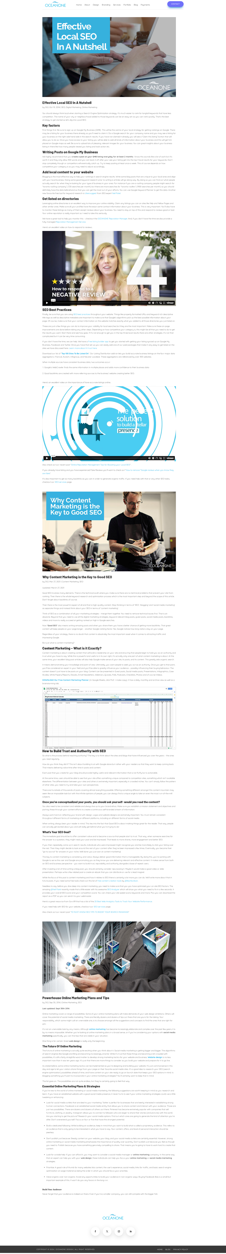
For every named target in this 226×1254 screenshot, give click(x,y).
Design (96, 5)
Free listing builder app (98, 341)
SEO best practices (81, 314)
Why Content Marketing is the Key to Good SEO (77, 577)
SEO (63, 107)
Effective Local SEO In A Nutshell (66, 103)
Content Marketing (70, 581)
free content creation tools (109, 881)
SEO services (60, 482)
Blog (136, 5)
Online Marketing (89, 107)
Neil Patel (116, 193)
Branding (106, 5)
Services (117, 5)
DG (46, 107)
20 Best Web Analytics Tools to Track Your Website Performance (123, 901)
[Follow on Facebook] (95, 1231)
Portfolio (127, 5)
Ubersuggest (90, 193)
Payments (145, 5)
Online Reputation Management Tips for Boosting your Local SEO (100, 464)
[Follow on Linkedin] (130, 1231)
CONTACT (175, 4)
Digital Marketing (73, 107)
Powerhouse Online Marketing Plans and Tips (75, 998)
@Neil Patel (56, 889)
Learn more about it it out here (83, 348)
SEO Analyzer (113, 889)
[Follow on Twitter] (107, 1231)
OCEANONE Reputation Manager (112, 218)
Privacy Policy (180, 1249)
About (87, 5)
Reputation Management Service (71, 222)
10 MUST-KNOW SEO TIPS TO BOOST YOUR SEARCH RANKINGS (99, 912)
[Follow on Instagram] (118, 1231)
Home (79, 5)
